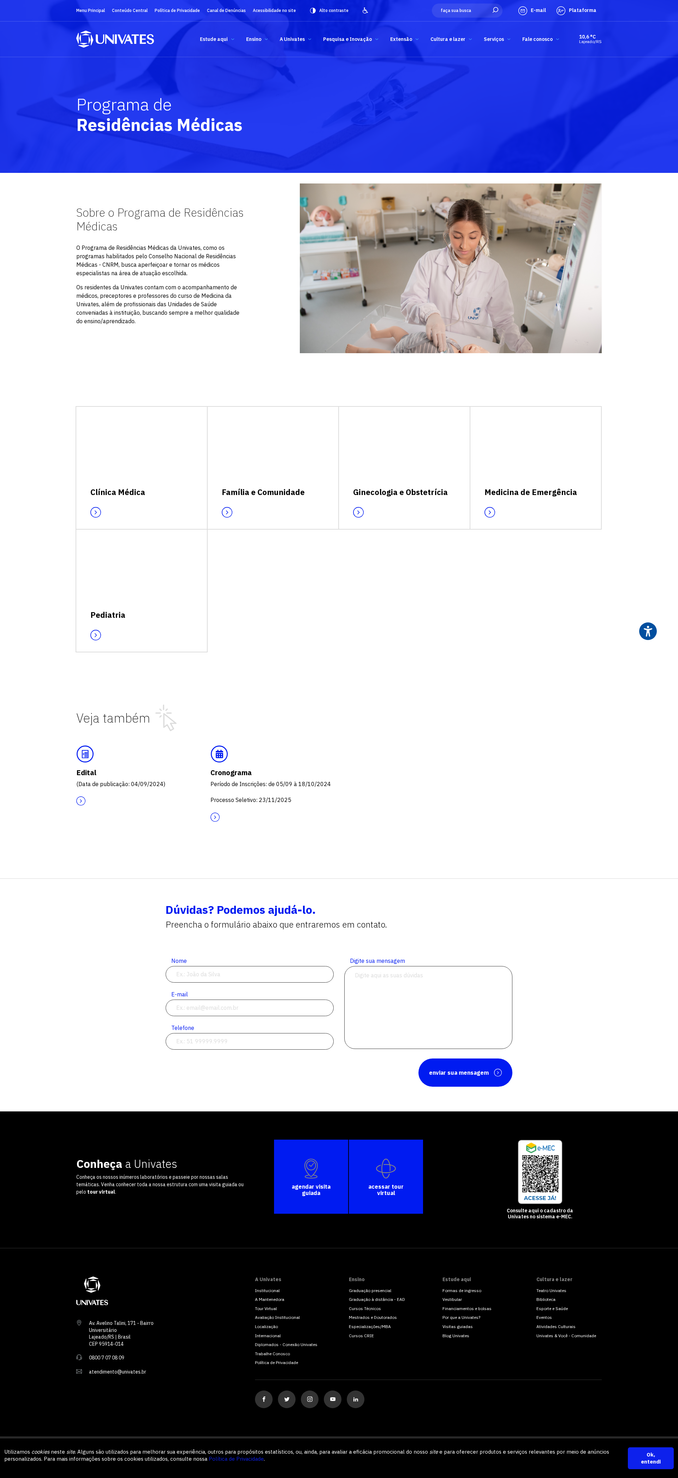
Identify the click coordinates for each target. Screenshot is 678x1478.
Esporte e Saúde (552, 1308)
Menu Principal (90, 10)
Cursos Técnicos (365, 1308)
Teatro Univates (551, 1290)
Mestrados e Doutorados (373, 1317)
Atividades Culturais (556, 1326)
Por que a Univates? (461, 1317)
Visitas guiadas (457, 1326)
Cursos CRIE (361, 1335)
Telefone (182, 1028)
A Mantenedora (269, 1299)
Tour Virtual (266, 1308)
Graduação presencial (370, 1290)
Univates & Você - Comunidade (566, 1335)
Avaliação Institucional (277, 1317)
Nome (179, 961)
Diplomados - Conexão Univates (286, 1344)
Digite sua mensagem (377, 961)
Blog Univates (455, 1335)
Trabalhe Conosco (272, 1353)
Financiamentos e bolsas (467, 1308)
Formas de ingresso (461, 1290)
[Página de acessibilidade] (365, 10)
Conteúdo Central (130, 10)
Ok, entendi (651, 1458)
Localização (266, 1326)
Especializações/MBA (370, 1326)
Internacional (268, 1335)
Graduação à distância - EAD (377, 1299)
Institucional (267, 1290)
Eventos (544, 1317)
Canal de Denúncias (226, 10)
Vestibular (452, 1299)
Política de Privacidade (177, 10)
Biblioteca (545, 1299)
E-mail (179, 994)
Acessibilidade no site (274, 10)
